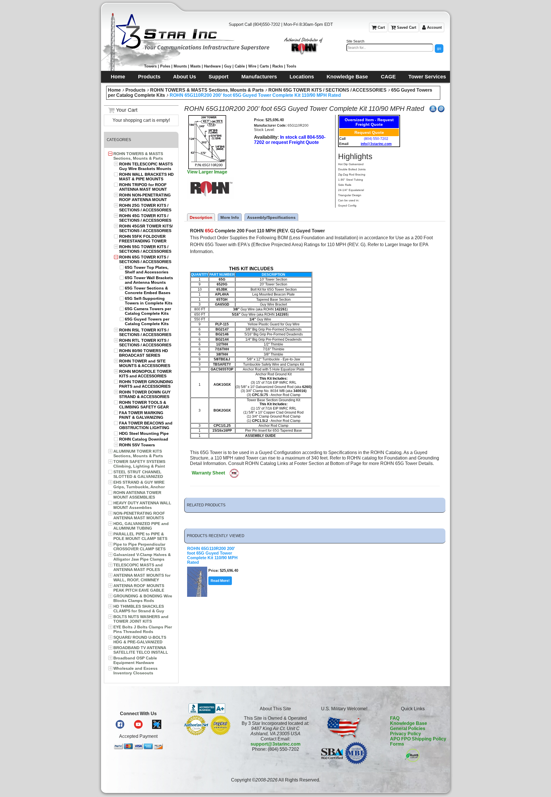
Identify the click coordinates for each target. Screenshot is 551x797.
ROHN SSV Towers (137, 445)
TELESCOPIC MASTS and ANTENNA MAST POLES (138, 567)
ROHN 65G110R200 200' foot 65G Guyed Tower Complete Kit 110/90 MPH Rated (255, 95)
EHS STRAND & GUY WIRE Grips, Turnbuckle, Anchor (139, 484)
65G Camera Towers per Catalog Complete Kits (148, 311)
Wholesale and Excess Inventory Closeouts (135, 670)
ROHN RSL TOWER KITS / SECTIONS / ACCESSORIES (145, 332)
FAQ (394, 718)
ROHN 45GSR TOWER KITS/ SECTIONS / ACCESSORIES (146, 228)
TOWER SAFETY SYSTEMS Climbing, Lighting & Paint (139, 463)
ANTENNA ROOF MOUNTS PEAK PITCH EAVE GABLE (138, 588)
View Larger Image (207, 171)
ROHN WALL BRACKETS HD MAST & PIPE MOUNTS (146, 176)
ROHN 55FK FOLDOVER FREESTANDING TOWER (142, 238)
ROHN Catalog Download (143, 439)
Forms (397, 744)
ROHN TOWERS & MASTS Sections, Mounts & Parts (207, 90)
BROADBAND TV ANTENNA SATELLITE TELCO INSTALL (140, 650)
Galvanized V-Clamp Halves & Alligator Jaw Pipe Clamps (142, 556)
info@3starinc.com (376, 144)
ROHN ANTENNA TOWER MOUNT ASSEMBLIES (137, 494)
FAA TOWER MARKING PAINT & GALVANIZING (141, 415)
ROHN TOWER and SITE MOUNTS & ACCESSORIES (144, 363)
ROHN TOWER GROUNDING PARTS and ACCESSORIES (146, 384)
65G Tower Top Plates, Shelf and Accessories (146, 269)
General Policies (407, 728)
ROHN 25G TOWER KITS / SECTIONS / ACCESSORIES (145, 207)
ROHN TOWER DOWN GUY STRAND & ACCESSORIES (144, 394)
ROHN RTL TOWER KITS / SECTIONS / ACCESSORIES (145, 342)
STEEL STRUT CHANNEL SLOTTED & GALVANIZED (138, 474)
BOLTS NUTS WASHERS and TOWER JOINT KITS (140, 619)
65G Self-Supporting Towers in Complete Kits (148, 300)
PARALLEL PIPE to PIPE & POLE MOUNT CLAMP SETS (140, 536)
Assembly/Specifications (271, 217)
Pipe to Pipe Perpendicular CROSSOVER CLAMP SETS (139, 546)
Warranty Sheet (208, 472)
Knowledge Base (408, 723)
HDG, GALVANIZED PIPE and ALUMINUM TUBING (141, 525)
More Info (229, 217)
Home (114, 90)
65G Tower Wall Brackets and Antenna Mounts (149, 280)
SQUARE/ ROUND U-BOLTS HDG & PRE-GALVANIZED (139, 639)
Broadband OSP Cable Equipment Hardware (135, 660)
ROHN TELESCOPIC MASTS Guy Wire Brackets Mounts (146, 166)
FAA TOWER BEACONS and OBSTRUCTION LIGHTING (145, 425)
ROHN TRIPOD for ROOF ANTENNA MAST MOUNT (143, 187)
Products (135, 90)
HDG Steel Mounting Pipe (144, 433)
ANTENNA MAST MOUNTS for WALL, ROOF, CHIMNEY (141, 577)
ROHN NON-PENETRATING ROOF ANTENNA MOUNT (145, 197)
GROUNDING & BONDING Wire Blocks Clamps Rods (142, 598)
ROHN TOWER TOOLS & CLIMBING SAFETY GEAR (144, 404)
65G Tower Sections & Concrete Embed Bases (147, 290)
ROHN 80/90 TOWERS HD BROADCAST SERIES (143, 353)
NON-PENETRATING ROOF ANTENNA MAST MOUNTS (139, 515)
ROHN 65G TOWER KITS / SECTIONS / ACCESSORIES (327, 90)
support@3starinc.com (275, 744)
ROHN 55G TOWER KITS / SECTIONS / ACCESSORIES (145, 249)
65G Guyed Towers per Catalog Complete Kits (147, 321)
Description (201, 217)
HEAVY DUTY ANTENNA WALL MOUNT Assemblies (142, 505)
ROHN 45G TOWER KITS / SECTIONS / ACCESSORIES (145, 218)
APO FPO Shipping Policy (418, 738)
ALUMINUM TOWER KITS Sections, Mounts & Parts (138, 453)
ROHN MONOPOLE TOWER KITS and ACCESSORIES (145, 373)
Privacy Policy (405, 733)
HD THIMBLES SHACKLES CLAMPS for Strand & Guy (138, 608)
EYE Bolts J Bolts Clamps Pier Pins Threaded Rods (142, 629)
